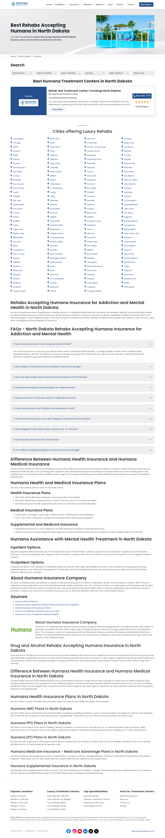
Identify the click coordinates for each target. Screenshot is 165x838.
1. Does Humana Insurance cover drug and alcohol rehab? (42, 344)
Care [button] (110, 4)
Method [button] (100, 4)
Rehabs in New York (19, 802)
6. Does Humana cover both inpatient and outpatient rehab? (44, 408)
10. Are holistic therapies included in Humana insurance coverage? (46, 450)
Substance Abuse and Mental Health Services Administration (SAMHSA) (47, 604)
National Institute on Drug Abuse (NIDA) (33, 608)
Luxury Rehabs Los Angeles (59, 799)
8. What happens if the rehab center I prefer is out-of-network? (45, 429)
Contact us (125, 802)
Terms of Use (42, 831)
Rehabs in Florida (18, 796)
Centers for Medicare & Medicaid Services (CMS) (37, 611)
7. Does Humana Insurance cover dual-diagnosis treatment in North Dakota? (52, 418)
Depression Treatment (94, 802)
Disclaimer (29, 831)
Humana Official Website (26, 601)
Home (49, 4)
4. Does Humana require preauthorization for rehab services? (44, 387)
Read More (57, 109)
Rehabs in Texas (18, 806)
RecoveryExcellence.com (143, 831)
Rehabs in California (19, 799)
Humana (38, 56)
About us (124, 799)
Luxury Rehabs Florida (56, 806)
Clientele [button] (87, 4)
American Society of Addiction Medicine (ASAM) (37, 614)
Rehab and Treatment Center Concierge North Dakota (85, 91)
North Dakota (25, 56)
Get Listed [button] (146, 4)
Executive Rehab (91, 796)
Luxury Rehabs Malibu (56, 802)
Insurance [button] (74, 4)
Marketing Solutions (129, 796)
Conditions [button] (59, 4)
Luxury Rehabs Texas (56, 809)
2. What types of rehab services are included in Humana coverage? (47, 366)
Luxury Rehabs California (58, 796)
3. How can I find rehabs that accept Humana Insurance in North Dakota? (50, 377)
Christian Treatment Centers (97, 799)
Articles (123, 806)
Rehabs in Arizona (18, 809)
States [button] (120, 4)
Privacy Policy (16, 831)
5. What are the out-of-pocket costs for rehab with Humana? (44, 397)
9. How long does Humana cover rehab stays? (36, 439)
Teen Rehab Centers (93, 806)
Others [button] (130, 4)
